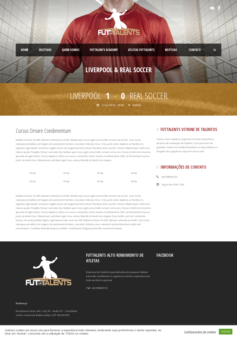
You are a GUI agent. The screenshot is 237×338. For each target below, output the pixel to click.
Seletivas (45, 50)
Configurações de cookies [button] (200, 331)
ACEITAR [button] (225, 331)
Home (24, 50)
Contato (195, 50)
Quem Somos (70, 50)
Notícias (171, 50)
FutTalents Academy (104, 50)
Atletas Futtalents (141, 50)
